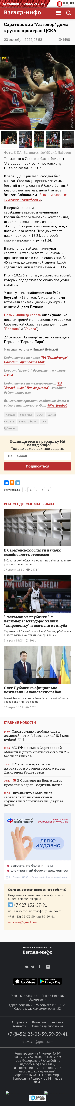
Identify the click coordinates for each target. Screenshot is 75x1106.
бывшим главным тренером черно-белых (35, 197)
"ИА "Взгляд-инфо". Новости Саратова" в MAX (36, 359)
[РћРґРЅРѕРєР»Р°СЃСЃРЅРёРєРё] (12, 482)
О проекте (19, 1022)
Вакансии (39, 1022)
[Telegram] (17, 482)
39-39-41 (48, 917)
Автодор (10, 414)
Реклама (56, 1022)
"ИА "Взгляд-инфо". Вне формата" (33, 385)
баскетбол (26, 414)
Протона (12, 328)
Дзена (8, 375)
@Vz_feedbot (57, 405)
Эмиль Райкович (28, 421)
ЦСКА (40, 414)
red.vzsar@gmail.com (23, 922)
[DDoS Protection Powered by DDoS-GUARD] (37, 1100)
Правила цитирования (47, 1026)
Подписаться (37, 466)
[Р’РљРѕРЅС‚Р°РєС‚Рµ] (6, 482)
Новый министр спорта (22, 315)
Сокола (30, 328)
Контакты (19, 1026)
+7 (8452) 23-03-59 (21, 917)
